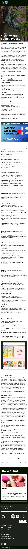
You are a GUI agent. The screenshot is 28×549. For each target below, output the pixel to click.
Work (2, 527)
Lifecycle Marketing (5, 534)
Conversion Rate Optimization (7, 538)
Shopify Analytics (11, 273)
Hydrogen (10, 234)
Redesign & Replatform (6, 536)
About (9, 529)
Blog (2, 529)
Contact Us (3, 525)
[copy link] (17, 458)
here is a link (11, 257)
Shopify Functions (11, 151)
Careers (9, 527)
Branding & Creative (5, 540)
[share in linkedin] (18, 458)
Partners (10, 525)
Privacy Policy (16, 547)
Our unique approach (5, 441)
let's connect (4, 508)
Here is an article (8, 312)
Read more (3, 185)
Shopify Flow (10, 78)
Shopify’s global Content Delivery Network (17, 195)
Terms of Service (11, 547)
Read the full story (20, 416)
